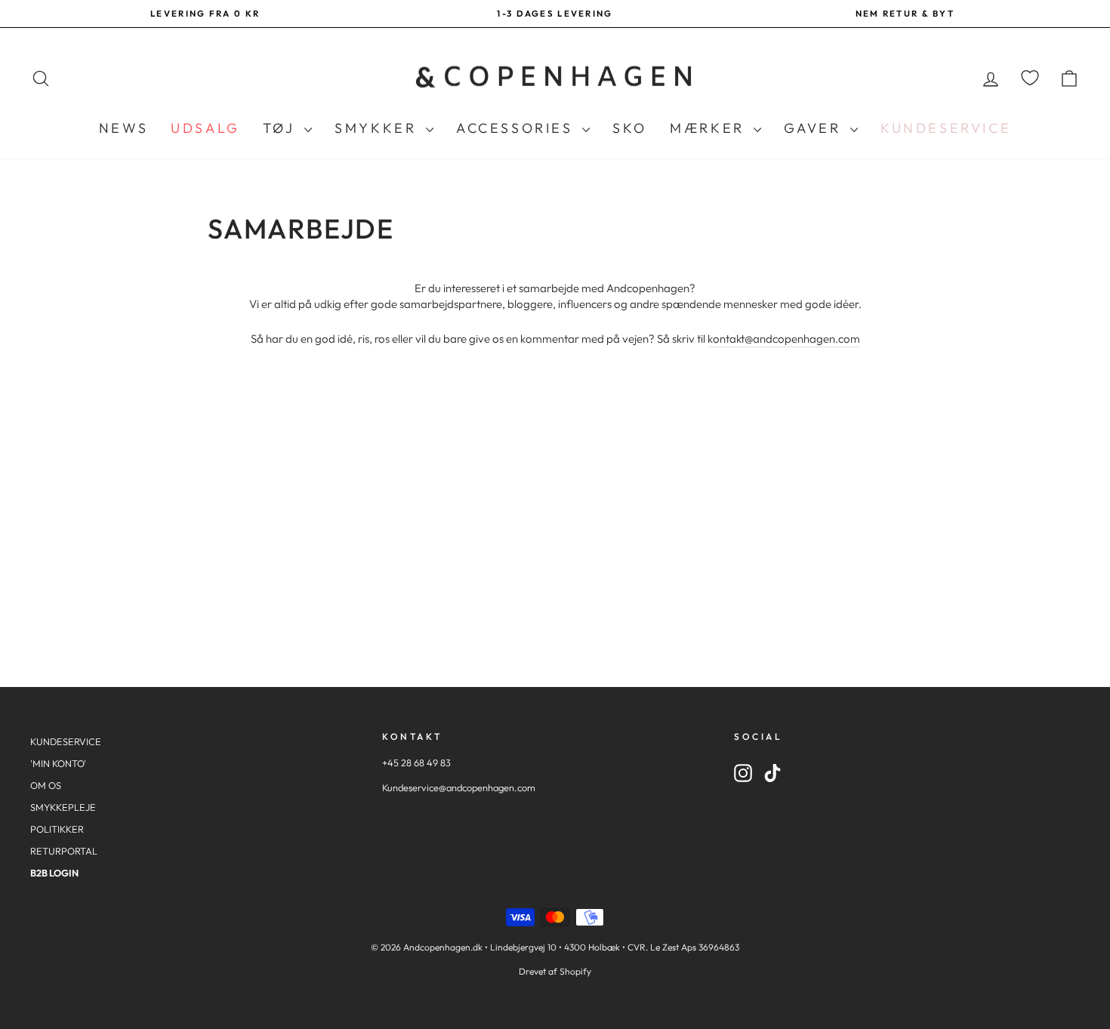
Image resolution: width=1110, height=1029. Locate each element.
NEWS (123, 128)
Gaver (815, 128)
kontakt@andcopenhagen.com (784, 338)
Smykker (378, 128)
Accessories (517, 128)
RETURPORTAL (63, 851)
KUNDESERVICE (65, 741)
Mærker (710, 128)
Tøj (282, 128)
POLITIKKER (57, 829)
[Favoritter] (1030, 78)
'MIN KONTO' (58, 763)
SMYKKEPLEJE (63, 807)
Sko (629, 128)
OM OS (45, 785)
